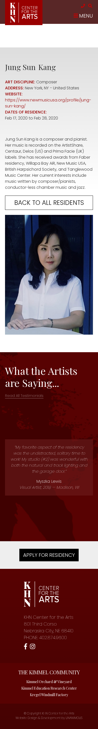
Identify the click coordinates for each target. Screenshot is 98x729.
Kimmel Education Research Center (49, 688)
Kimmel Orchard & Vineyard (49, 681)
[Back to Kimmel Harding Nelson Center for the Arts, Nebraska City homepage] (23, 21)
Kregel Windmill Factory (49, 694)
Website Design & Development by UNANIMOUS (49, 718)
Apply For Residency (49, 555)
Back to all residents (49, 202)
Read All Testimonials (24, 395)
